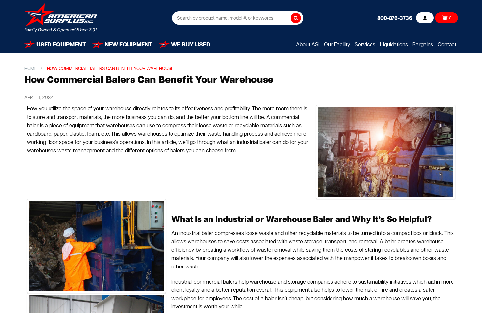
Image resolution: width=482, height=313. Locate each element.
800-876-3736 (394, 18)
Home (30, 68)
